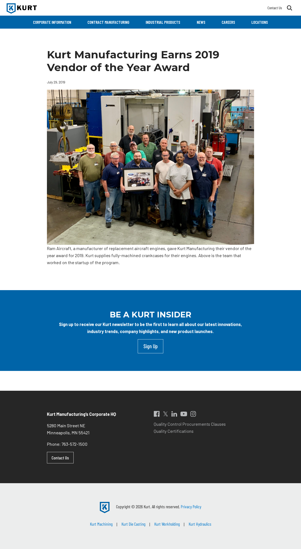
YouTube (183, 414)
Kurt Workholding (167, 524)
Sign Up (150, 346)
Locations (259, 22)
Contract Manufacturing (108, 22)
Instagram (193, 414)
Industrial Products (163, 22)
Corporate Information (52, 22)
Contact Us (275, 7)
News (201, 22)
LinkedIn (174, 414)
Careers (228, 22)
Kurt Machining (101, 524)
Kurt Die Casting (133, 524)
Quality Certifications (173, 431)
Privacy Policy (191, 506)
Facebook (157, 414)
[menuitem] (52, 22)
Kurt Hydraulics (200, 524)
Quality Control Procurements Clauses (190, 424)
